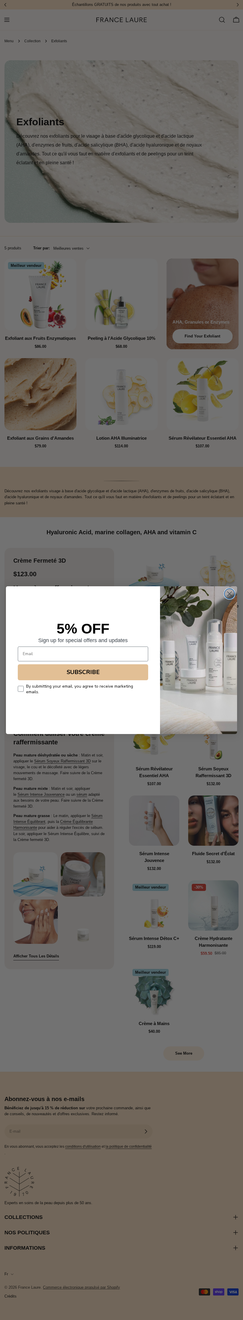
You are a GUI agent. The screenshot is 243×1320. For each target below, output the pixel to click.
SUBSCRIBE (83, 672)
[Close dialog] (229, 594)
